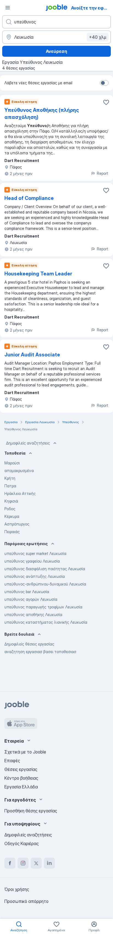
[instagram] (23, 863)
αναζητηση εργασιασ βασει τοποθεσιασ (40, 651)
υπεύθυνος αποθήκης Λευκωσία (33, 614)
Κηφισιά (11, 501)
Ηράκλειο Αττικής (20, 493)
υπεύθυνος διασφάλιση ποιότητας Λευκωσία (44, 568)
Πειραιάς (12, 531)
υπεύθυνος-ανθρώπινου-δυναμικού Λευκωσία (45, 584)
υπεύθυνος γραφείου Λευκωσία (32, 561)
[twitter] (36, 863)
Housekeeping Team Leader (38, 274)
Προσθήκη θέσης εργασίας (30, 810)
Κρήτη (9, 478)
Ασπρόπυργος (16, 524)
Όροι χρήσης (16, 889)
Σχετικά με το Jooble (25, 752)
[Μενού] (7, 7)
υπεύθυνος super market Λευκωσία (35, 553)
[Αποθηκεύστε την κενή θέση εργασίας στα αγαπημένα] (106, 102)
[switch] (104, 83)
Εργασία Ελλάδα (21, 786)
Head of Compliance (29, 198)
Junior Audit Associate (32, 355)
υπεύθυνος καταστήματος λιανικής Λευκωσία (45, 622)
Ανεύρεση (56, 51)
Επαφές (12, 760)
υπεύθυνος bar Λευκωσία (26, 591)
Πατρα (10, 485)
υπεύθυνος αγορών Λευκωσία (30, 599)
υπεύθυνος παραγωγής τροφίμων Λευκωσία (43, 607)
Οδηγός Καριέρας (21, 843)
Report (102, 173)
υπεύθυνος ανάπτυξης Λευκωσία (34, 576)
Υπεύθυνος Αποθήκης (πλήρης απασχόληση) (41, 113)
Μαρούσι (12, 463)
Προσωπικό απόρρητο (26, 901)
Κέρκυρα (11, 516)
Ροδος (9, 508)
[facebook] (9, 863)
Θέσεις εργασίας (20, 769)
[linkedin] (49, 863)
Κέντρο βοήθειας (21, 778)
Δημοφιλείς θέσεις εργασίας (29, 644)
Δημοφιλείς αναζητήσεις (28, 443)
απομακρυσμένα (19, 470)
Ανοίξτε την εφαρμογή (91, 8)
